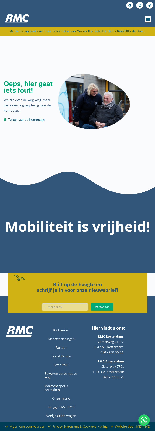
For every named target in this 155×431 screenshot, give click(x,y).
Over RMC (61, 365)
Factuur (61, 347)
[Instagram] (139, 5)
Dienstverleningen (61, 339)
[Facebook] (129, 5)
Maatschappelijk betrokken (56, 388)
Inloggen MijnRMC (61, 407)
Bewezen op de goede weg (60, 375)
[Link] (149, 5)
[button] (148, 19)
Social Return (61, 356)
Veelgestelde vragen (61, 415)
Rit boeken (61, 330)
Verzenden (102, 307)
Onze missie (61, 398)
